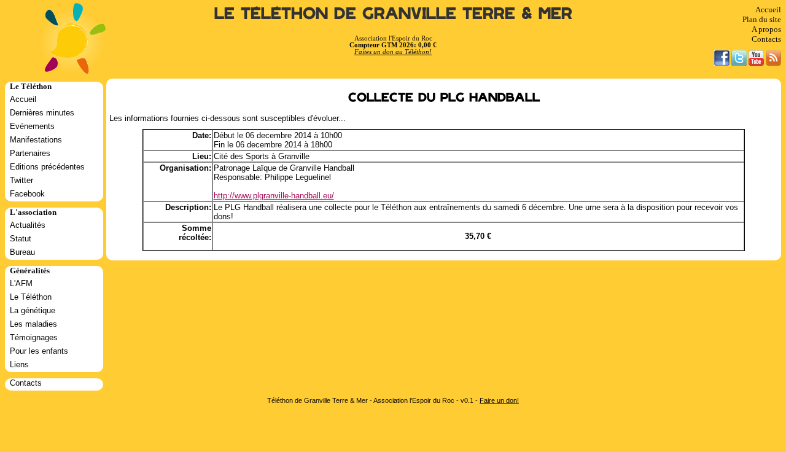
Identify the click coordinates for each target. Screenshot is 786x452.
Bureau (22, 252)
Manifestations (36, 139)
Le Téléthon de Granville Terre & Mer (393, 13)
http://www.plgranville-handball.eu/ (274, 195)
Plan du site (761, 19)
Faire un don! (499, 400)
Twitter (21, 180)
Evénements (32, 126)
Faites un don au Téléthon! (393, 52)
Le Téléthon (31, 297)
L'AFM (21, 283)
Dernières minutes (42, 112)
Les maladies (33, 324)
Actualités (27, 225)
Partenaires (30, 153)
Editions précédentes (47, 166)
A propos (766, 29)
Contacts (766, 39)
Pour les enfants (39, 351)
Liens (19, 364)
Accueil (768, 9)
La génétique (32, 310)
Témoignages (34, 337)
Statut (20, 238)
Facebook (27, 193)
